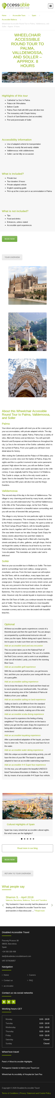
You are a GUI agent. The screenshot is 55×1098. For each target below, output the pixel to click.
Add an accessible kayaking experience (22, 735)
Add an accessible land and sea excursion (23, 646)
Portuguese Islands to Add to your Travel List (20, 1068)
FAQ (31, 980)
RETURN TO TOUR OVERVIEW (18, 873)
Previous (6, 814)
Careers (32, 975)
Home (4, 15)
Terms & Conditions (10, 1093)
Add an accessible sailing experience (21, 682)
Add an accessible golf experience (20, 667)
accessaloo (8, 986)
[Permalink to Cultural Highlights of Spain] (27, 806)
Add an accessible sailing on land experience (25, 699)
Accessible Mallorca (9, 20)
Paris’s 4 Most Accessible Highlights (17, 1061)
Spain (34, 15)
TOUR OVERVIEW (12, 257)
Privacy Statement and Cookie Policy (35, 1093)
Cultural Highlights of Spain (21, 824)
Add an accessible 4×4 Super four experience (25, 765)
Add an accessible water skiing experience (23, 750)
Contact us (8, 980)
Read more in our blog (27, 848)
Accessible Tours (19, 15)
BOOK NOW (10, 239)
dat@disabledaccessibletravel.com (16, 956)
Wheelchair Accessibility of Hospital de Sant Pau (22, 1074)
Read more (40, 911)
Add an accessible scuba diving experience (24, 714)
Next (48, 814)
